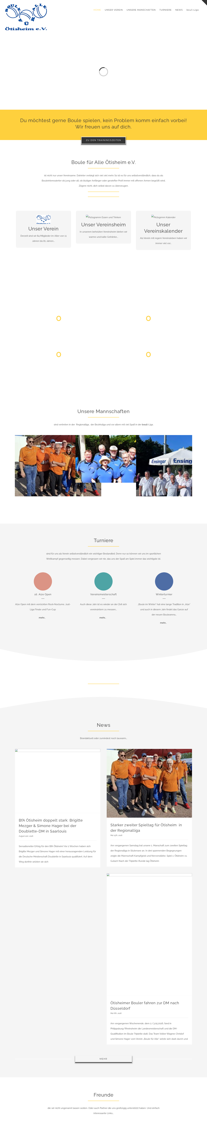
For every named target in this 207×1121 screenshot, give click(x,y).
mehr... (42, 617)
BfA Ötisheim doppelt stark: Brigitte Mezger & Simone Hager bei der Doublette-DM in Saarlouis (51, 825)
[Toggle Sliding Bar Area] (204, 2)
